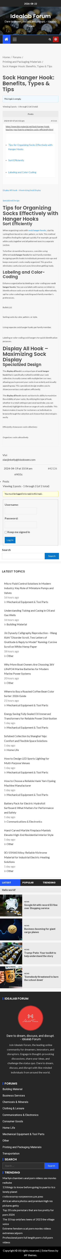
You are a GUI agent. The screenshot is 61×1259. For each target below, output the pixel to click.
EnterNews (48, 1250)
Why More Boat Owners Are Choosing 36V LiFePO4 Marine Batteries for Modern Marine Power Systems (29, 669)
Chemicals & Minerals (15, 1102)
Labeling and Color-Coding (22, 172)
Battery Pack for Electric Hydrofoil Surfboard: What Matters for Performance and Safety (29, 808)
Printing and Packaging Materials (22, 1147)
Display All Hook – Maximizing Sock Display (22, 190)
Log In (10, 540)
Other (10, 655)
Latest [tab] (6, 882)
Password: (11, 518)
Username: (11, 504)
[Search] (50, 39)
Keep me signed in (18, 532)
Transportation (11, 1153)
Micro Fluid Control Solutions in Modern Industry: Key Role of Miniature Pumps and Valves (29, 588)
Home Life (13, 749)
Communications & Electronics (24, 821)
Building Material (17, 624)
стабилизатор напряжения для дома (23, 1196)
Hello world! (9, 890)
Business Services (14, 1095)
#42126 (52, 468)
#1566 (54, 121)
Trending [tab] (49, 882)
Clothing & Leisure (13, 1108)
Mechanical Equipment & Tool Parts (27, 601)
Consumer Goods (13, 1121)
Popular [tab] (28, 882)
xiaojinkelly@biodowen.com (19, 459)
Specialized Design (11, 200)
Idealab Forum (30, 16)
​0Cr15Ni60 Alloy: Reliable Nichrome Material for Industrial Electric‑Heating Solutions (27, 857)
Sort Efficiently (16, 160)
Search (6, 549)
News (26, 902)
